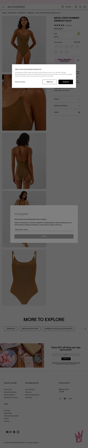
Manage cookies (20, 81)
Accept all (66, 81)
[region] (44, 76)
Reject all (50, 81)
